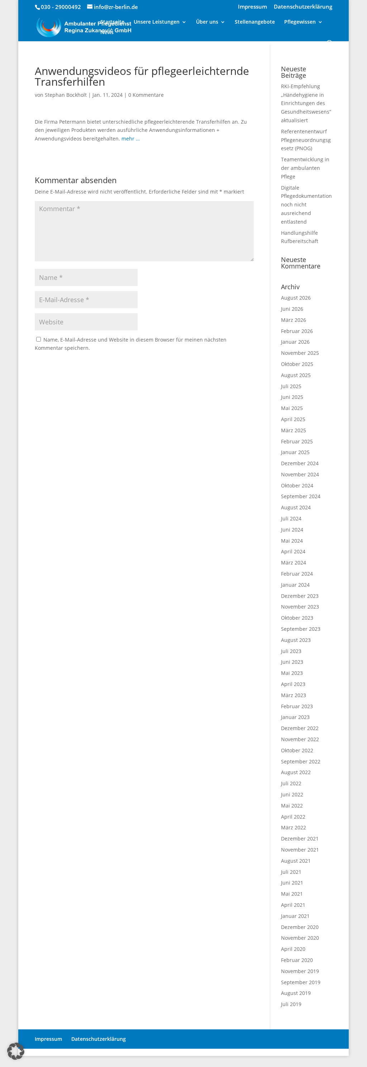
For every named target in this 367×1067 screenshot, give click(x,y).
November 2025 (300, 352)
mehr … (130, 138)
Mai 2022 (292, 805)
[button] (16, 1051)
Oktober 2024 (297, 485)
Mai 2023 (292, 673)
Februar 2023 (297, 706)
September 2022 (300, 761)
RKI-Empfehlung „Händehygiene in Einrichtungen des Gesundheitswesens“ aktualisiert (306, 103)
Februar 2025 (297, 441)
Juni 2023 (292, 661)
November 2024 (300, 474)
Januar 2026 (295, 341)
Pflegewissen (300, 22)
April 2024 (293, 551)
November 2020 (300, 937)
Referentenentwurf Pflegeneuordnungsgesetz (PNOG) (306, 140)
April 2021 (293, 904)
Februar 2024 (297, 573)
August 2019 (296, 993)
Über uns (207, 22)
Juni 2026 (292, 308)
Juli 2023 (291, 651)
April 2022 (293, 816)
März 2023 (293, 695)
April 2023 (293, 684)
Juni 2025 (292, 397)
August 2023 (296, 640)
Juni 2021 (292, 882)
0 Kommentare (146, 94)
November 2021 (300, 849)
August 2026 (296, 297)
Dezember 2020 (300, 927)
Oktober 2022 (297, 750)
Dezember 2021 (300, 838)
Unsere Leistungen (157, 22)
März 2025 (293, 430)
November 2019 (300, 971)
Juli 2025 (291, 386)
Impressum (252, 7)
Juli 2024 (291, 518)
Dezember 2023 (300, 595)
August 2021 (296, 860)
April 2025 (293, 419)
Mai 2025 (292, 408)
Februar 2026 (297, 331)
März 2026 (293, 319)
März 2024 (293, 562)
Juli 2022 (291, 783)
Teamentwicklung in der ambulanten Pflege (305, 168)
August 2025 (296, 375)
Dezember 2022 (300, 728)
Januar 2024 (295, 584)
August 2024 (296, 507)
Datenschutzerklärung (303, 7)
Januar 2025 (295, 452)
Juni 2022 (292, 794)
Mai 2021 (292, 893)
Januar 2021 (295, 916)
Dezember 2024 (300, 463)
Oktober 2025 (297, 364)
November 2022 (300, 739)
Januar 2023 (295, 717)
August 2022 (296, 772)
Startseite (112, 22)
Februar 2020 (297, 960)
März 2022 (293, 827)
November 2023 (300, 606)
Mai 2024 (292, 540)
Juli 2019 (291, 1004)
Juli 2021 (291, 871)
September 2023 (300, 628)
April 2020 (293, 948)
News (107, 32)
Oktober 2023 (297, 617)
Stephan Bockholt (66, 94)
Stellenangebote (255, 22)
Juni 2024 (292, 529)
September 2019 (300, 982)
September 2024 (300, 496)
